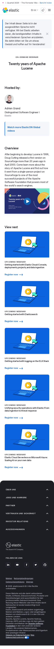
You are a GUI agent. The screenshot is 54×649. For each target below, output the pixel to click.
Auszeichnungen (15, 529)
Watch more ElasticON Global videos (23, 129)
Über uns (11, 490)
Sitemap (29, 582)
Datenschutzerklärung (15, 582)
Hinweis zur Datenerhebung (18, 635)
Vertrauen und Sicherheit (21, 513)
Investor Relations (17, 521)
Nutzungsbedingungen (23, 578)
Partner (10, 505)
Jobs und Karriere (16, 497)
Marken (9, 578)
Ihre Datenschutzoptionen (20, 636)
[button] (47, 34)
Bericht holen (46, 3)
